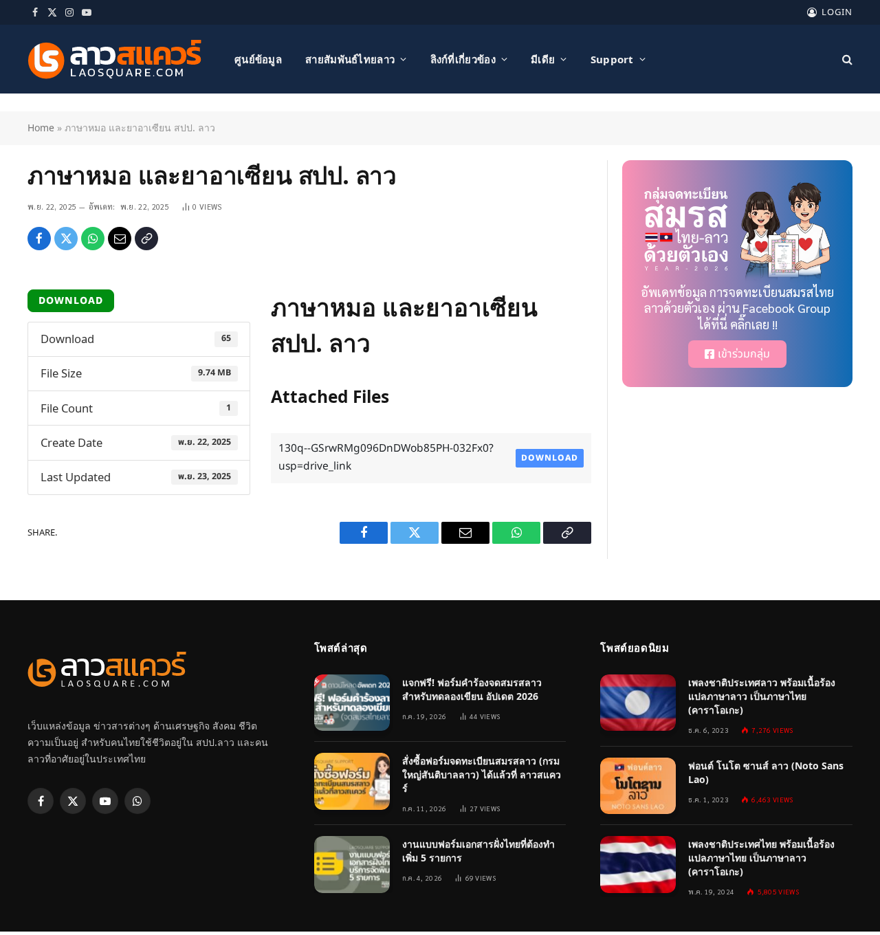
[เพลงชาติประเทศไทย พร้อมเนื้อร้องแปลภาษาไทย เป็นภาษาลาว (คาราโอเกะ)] (638, 864)
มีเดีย (543, 59)
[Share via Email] (119, 238)
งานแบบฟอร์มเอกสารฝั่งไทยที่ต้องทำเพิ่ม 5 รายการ (478, 850)
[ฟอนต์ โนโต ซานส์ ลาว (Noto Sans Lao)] (638, 786)
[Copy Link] (146, 238)
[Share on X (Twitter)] (66, 238)
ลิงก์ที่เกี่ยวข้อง (463, 59)
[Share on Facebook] (39, 238)
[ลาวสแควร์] (115, 59)
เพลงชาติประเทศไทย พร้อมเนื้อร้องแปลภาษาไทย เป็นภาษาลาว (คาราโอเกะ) (761, 857)
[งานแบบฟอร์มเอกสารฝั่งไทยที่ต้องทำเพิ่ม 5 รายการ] (352, 864)
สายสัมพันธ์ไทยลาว (350, 59)
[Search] (845, 59)
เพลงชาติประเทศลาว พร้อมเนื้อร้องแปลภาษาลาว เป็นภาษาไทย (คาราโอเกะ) (761, 696)
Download (70, 301)
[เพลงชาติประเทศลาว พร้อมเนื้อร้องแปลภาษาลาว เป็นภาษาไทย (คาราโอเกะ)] (638, 703)
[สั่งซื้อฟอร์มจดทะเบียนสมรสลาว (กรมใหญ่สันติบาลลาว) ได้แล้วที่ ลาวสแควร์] (352, 781)
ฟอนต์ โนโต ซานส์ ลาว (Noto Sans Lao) (766, 772)
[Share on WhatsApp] (92, 238)
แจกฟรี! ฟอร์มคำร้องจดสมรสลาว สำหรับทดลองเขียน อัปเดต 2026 (472, 689)
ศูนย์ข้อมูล (258, 59)
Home (41, 127)
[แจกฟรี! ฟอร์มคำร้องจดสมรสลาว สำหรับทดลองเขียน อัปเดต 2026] (352, 703)
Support (612, 59)
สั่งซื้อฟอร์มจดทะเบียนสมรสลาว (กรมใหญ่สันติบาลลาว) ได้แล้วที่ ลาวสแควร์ (481, 774)
